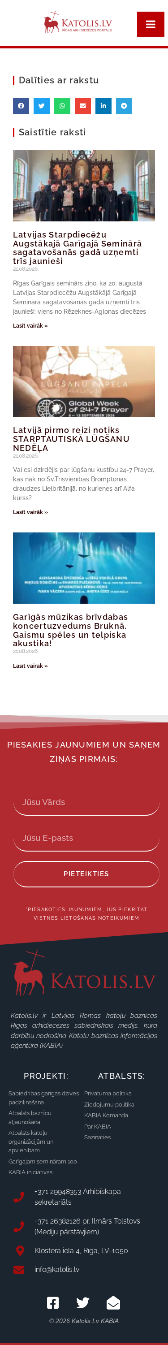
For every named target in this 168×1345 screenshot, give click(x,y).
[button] (21, 106)
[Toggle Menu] (150, 24)
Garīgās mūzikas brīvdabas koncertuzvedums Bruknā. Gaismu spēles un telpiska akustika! (71, 630)
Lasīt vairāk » (30, 326)
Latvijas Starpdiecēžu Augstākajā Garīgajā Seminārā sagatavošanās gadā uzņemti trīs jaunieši (77, 248)
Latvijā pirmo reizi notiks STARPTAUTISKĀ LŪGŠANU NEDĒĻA (71, 439)
